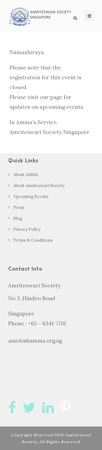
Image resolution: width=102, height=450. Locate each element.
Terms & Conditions (32, 240)
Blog (17, 218)
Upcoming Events (30, 196)
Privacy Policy (27, 229)
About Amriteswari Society (39, 185)
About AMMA (25, 174)
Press (18, 207)
